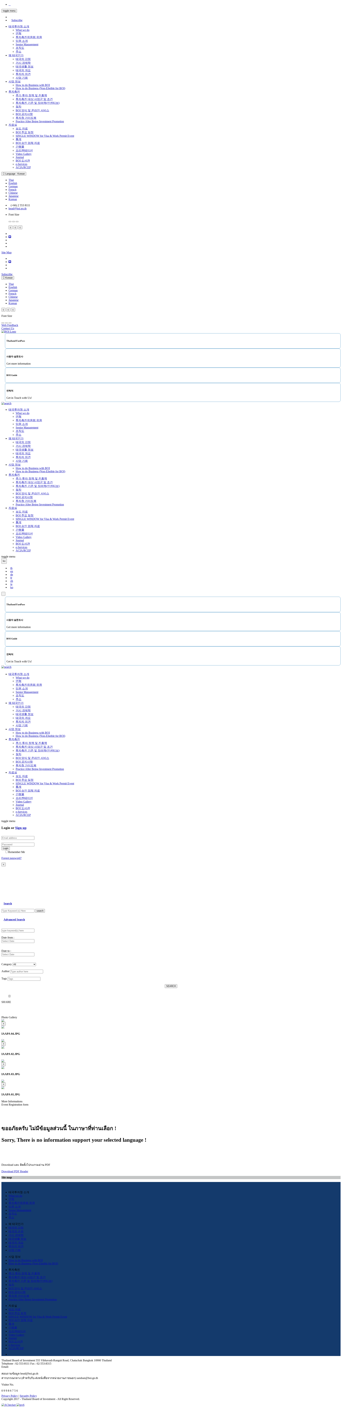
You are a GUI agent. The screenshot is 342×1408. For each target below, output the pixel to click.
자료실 (13, 124)
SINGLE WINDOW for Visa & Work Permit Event (45, 135)
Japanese (14, 196)
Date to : (6, 950)
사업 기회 (22, 77)
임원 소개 (22, 40)
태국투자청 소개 (19, 26)
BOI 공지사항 (24, 114)
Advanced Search (14, 919)
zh (11, 580)
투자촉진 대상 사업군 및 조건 (34, 99)
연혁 (18, 33)
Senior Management (27, 44)
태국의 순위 (16, 1231)
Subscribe (16, 20)
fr (11, 577)
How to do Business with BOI (33, 85)
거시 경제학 (23, 62)
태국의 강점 (23, 59)
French (12, 189)
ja (11, 584)
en (11, 571)
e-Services (21, 164)
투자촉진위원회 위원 (29, 37)
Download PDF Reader (14, 1171)
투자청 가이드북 (26, 117)
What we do (22, 30)
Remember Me (16, 852)
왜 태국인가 (16, 55)
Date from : (7, 937)
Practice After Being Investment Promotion (40, 121)
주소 (18, 51)
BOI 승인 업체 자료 (28, 142)
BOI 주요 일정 (24, 132)
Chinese (13, 192)
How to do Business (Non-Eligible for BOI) (40, 88)
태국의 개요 (23, 70)
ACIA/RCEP (23, 167)
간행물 (20, 146)
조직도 (20, 47)
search (40, 910)
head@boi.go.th (18, 208)
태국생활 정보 (24, 66)
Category (6, 964)
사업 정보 (15, 81)
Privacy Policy (9, 1395)
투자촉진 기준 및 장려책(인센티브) (37, 102)
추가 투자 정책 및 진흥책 (31, 95)
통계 (18, 139)
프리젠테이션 (24, 150)
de (11, 574)
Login (5, 848)
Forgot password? (11, 858)
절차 (18, 106)
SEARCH (171, 986)
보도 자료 (22, 128)
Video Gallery (24, 153)
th (11, 568)
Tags (4, 978)
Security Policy (28, 1395)
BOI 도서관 (23, 160)
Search (8, 903)
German (13, 186)
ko (11, 587)
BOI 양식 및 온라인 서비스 (32, 110)
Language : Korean (15, 173)
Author (5, 971)
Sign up (21, 828)
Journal (20, 157)
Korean (13, 199)
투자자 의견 (23, 74)
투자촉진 (14, 91)
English (13, 183)
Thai (11, 179)
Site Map (6, 252)
